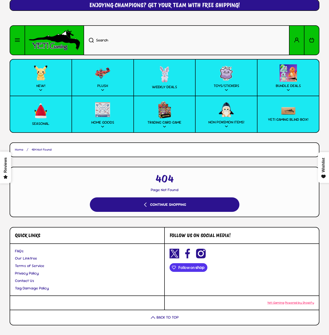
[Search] (89, 40)
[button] (311, 40)
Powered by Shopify (299, 303)
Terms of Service (29, 265)
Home (19, 150)
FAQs (19, 251)
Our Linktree (26, 258)
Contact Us (24, 280)
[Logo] (54, 40)
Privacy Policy (27, 273)
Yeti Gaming (275, 303)
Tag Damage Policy (32, 288)
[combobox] (187, 40)
